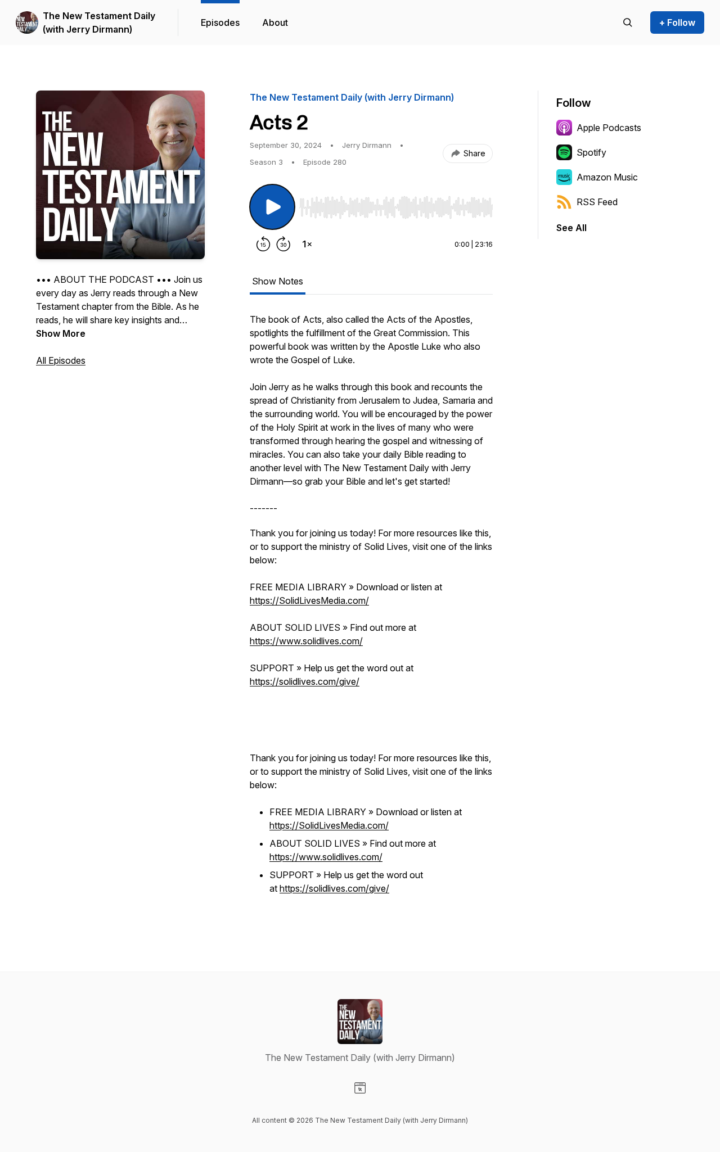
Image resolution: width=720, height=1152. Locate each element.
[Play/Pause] (272, 206)
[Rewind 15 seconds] (263, 244)
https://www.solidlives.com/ (306, 641)
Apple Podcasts (609, 127)
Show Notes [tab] (277, 281)
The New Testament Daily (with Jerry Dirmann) (99, 22)
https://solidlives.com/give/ (304, 681)
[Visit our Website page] (360, 1088)
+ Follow (677, 22)
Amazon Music (607, 177)
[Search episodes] (627, 22)
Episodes (220, 22)
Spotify (591, 152)
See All (571, 227)
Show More (61, 333)
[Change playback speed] (307, 244)
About (275, 22)
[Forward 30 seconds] (283, 244)
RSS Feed (597, 201)
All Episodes (61, 360)
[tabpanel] (371, 611)
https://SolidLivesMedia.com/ (309, 600)
